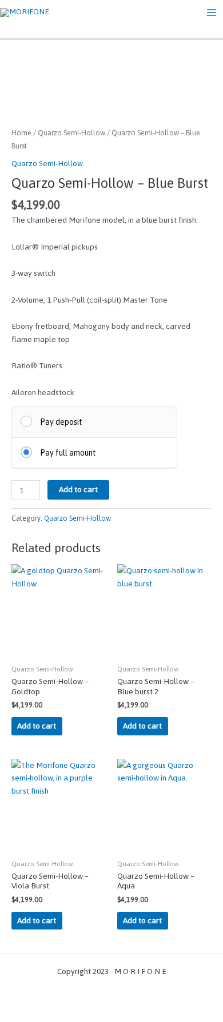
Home (21, 132)
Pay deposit (61, 421)
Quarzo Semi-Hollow (71, 132)
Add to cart (78, 489)
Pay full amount (68, 452)
